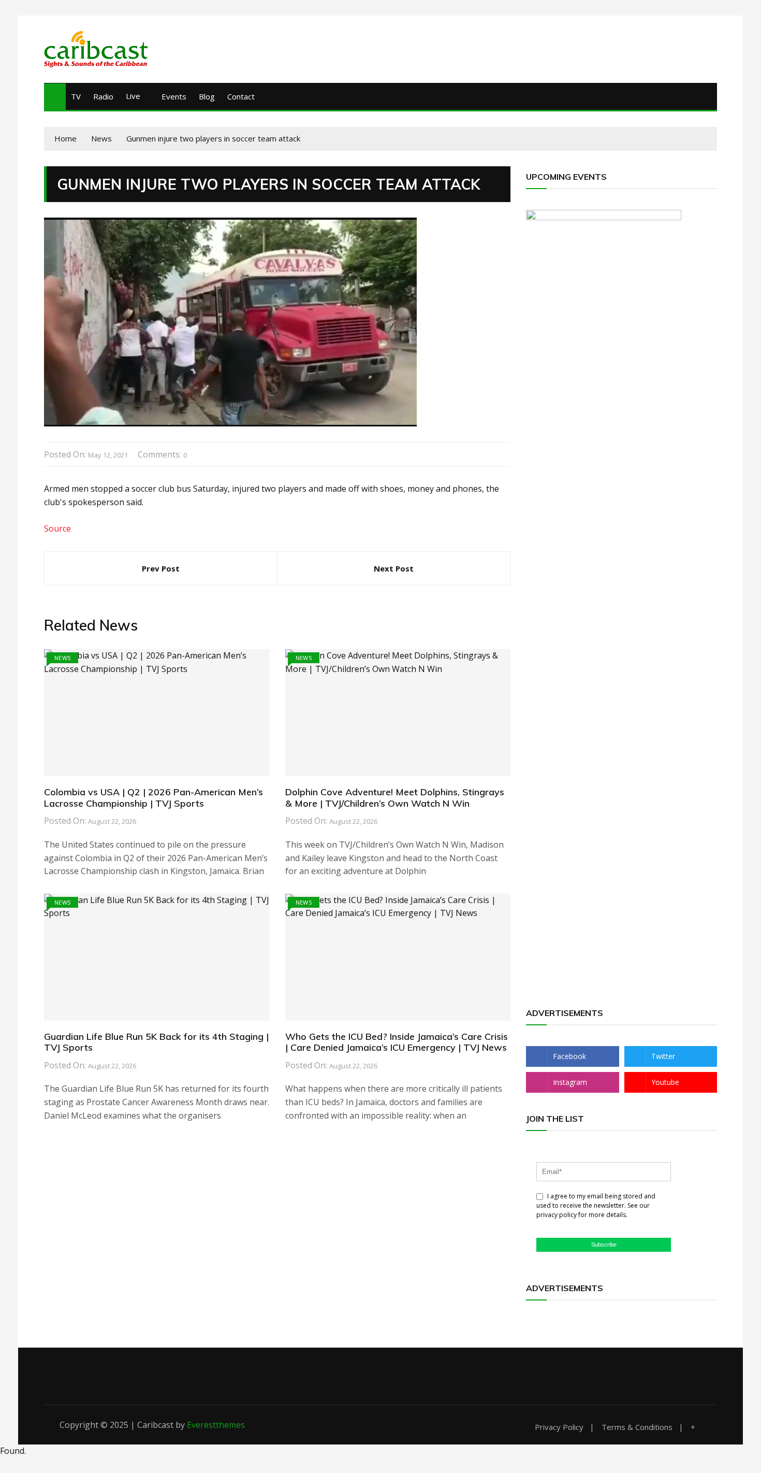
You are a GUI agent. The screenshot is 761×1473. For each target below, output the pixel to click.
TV (76, 96)
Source (57, 528)
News (62, 658)
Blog (207, 96)
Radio (103, 96)
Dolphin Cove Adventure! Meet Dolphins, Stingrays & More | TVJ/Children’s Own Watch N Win (394, 797)
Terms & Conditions (637, 1427)
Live (133, 96)
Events (174, 96)
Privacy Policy (559, 1427)
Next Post (394, 568)
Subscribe (604, 1244)
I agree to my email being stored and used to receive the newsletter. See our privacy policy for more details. (595, 1205)
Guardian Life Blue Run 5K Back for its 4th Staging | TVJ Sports (156, 1042)
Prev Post (161, 568)
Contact (241, 96)
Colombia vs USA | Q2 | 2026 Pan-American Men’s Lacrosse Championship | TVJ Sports (153, 797)
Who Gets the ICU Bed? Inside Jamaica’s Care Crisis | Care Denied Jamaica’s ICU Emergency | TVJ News (396, 1042)
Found (12, 1450)
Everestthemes (216, 1425)
